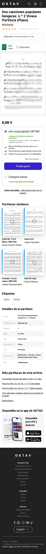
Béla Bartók (7, 24)
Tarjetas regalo (23, 472)
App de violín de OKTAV (23, 469)
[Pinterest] (18, 524)
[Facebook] (14, 524)
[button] (33, 159)
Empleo (23, 494)
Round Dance (7, 401)
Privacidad (13, 541)
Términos (5, 541)
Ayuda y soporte (23, 516)
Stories (23, 482)
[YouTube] (28, 524)
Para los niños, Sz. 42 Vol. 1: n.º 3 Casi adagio (21, 383)
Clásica (6, 299)
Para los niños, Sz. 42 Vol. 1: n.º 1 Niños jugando (22, 388)
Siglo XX (17, 299)
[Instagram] (23, 524)
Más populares (23, 475)
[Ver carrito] (35, 3)
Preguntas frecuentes (23, 510)
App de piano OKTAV (23, 466)
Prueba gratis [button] (23, 166)
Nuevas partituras (23, 479)
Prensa (23, 497)
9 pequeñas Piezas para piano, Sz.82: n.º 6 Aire (21, 379)
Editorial (23, 485)
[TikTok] (31, 524)
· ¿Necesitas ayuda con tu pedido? (23, 191)
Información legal (37, 544)
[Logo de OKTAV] (10, 4)
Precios (23, 513)
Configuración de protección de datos (16, 544)
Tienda (23, 500)
